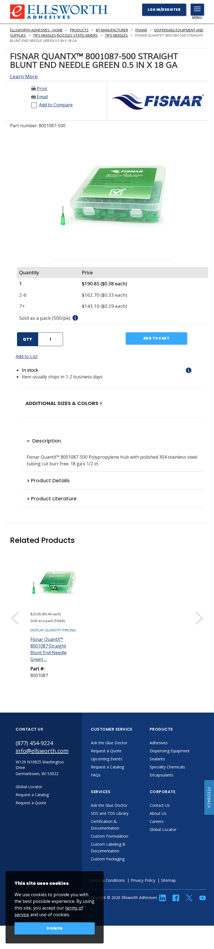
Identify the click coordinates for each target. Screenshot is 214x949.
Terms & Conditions (107, 880)
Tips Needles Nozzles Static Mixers (65, 35)
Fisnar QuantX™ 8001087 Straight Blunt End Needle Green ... (48, 649)
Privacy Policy (143, 880)
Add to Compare (56, 105)
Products (79, 30)
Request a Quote (106, 750)
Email (42, 97)
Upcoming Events (106, 758)
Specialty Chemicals (167, 767)
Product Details (50, 480)
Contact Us (160, 805)
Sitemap (168, 880)
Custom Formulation (109, 836)
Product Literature (53, 498)
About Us (158, 813)
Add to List (27, 356)
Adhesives (159, 742)
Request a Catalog (107, 767)
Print (41, 89)
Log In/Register (164, 9)
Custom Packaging (108, 858)
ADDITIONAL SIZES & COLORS (62, 403)
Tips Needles (116, 35)
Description (46, 440)
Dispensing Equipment (170, 750)
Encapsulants (161, 775)
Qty (27, 339)
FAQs (96, 775)
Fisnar (141, 30)
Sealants (157, 758)
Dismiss (55, 928)
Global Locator (163, 829)
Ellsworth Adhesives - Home (36, 30)
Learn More (24, 76)
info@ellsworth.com (42, 751)
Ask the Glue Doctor (109, 742)
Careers (157, 821)
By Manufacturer (112, 30)
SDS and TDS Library (109, 813)
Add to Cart (156, 338)
